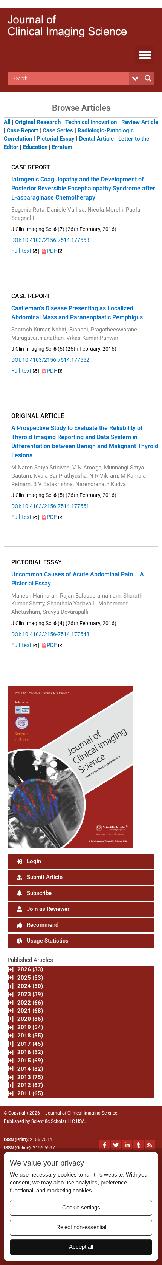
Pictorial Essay (56, 138)
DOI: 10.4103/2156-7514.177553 (50, 240)
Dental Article (96, 138)
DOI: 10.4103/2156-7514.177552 (50, 360)
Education (35, 147)
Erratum (62, 147)
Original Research (38, 122)
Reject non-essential (81, 1227)
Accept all (81, 1247)
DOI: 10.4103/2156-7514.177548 (50, 634)
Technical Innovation (91, 122)
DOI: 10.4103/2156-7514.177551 (50, 506)
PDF (52, 251)
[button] (144, 54)
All (7, 122)
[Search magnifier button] (148, 78)
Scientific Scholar (48, 1121)
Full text (22, 251)
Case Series (58, 130)
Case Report (22, 130)
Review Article (139, 122)
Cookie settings (81, 1208)
